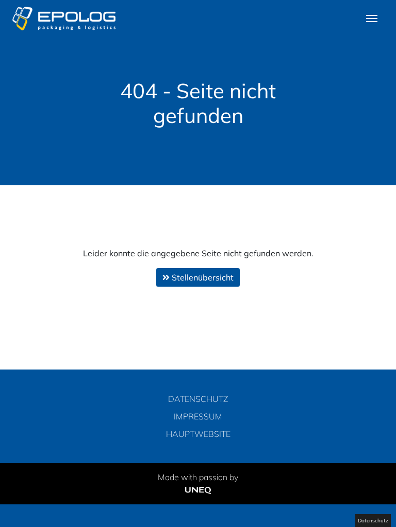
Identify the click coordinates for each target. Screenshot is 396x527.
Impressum (198, 416)
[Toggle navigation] (372, 17)
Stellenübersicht (202, 277)
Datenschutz (198, 399)
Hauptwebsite (198, 434)
